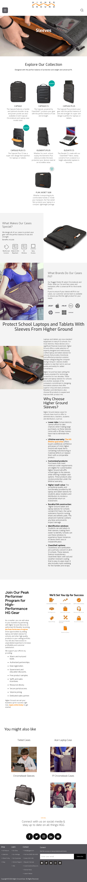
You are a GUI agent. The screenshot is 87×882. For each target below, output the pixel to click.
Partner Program (17, 862)
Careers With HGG (29, 858)
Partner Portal (28, 870)
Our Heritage (16, 854)
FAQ (14, 866)
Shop (3, 862)
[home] (43, 4)
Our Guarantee (17, 858)
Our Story (15, 850)
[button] (5, 10)
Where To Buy (6, 858)
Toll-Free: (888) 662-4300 (31, 854)
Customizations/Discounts (31, 866)
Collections (5, 854)
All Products (5, 850)
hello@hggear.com (29, 850)
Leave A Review (28, 873)
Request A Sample (29, 862)
